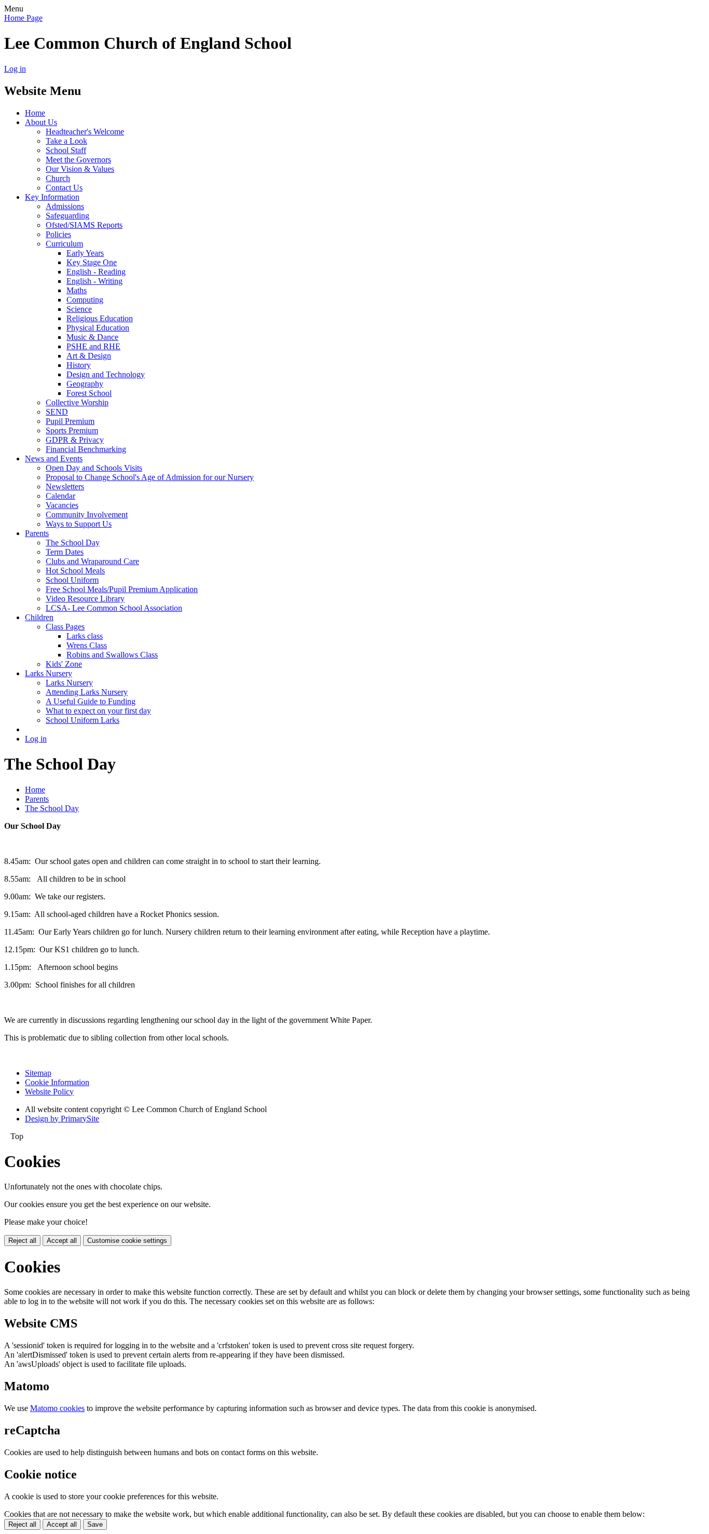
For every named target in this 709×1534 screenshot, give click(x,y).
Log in (15, 68)
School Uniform (72, 580)
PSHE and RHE (93, 346)
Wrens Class (86, 645)
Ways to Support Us (79, 523)
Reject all (22, 1240)
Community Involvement (87, 514)
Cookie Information (57, 1082)
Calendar (60, 495)
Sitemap (38, 1073)
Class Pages (65, 626)
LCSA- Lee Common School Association (114, 608)
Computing (84, 299)
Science (79, 309)
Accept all (62, 1240)
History (78, 365)
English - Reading (96, 271)
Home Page (23, 17)
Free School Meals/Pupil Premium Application (122, 589)
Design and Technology (105, 374)
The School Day (73, 542)
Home (35, 112)
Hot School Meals (75, 570)
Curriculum (64, 243)
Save (95, 1524)
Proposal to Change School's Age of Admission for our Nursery (150, 477)
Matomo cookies (57, 1408)
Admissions (65, 206)
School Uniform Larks (82, 720)
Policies (58, 234)
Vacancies (62, 505)
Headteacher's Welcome (85, 131)
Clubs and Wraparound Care (92, 561)
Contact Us (64, 187)
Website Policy (49, 1091)
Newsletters (65, 486)
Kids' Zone (64, 664)
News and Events (54, 458)
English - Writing (94, 281)
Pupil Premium (70, 421)
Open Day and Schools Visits (94, 467)
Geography (84, 383)
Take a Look (66, 140)
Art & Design (88, 355)
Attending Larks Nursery (87, 692)
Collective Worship (77, 402)
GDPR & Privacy (75, 439)
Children (39, 617)
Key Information (52, 197)
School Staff (66, 150)
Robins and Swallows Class (112, 654)
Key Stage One (91, 262)
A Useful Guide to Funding (90, 701)
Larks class (84, 636)
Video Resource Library (85, 598)
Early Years (85, 253)
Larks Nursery (48, 673)
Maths (76, 290)
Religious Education (99, 318)
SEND (57, 411)
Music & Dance (92, 337)
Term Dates (65, 551)
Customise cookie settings (127, 1240)
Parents (37, 533)
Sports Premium (72, 430)
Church (58, 178)
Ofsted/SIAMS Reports (84, 225)
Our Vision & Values (80, 169)
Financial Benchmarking (86, 449)
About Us (41, 122)
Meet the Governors (78, 159)
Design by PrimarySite (62, 1118)
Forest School (89, 393)
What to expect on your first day (98, 710)
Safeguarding (67, 215)
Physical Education (97, 327)
